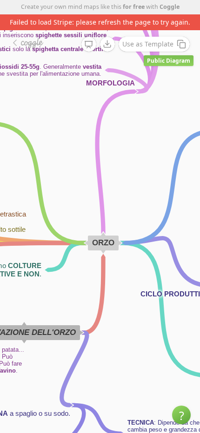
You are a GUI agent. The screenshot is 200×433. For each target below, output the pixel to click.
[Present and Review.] (88, 44)
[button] (181, 415)
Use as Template (147, 43)
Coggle (170, 7)
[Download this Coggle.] (107, 44)
